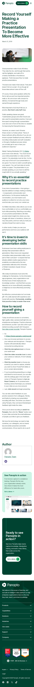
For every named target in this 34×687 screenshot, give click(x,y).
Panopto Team (10, 457)
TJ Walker (26, 151)
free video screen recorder (10, 329)
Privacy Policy (14, 669)
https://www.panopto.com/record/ (18, 336)
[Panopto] (7, 3)
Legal (3, 673)
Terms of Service (26, 669)
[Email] (5, 461)
